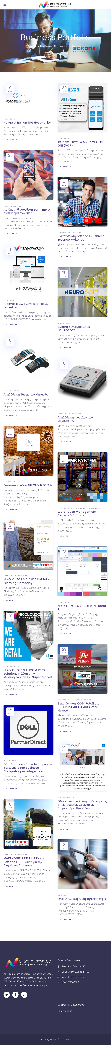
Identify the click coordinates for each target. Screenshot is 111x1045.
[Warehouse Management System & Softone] (82, 477)
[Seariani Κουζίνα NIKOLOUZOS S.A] (28, 451)
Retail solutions (66, 138)
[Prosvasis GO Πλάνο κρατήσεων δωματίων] (28, 269)
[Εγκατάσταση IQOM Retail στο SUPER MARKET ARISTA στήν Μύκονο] (82, 669)
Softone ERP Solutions (69, 232)
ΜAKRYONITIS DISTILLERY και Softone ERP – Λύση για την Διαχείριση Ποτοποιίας (24, 862)
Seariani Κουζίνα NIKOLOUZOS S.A (28, 485)
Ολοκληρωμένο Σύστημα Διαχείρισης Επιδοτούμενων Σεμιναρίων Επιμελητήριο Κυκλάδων (82, 804)
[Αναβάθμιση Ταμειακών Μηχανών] (28, 360)
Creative (62, 895)
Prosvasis (9, 300)
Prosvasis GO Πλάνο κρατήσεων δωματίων (26, 305)
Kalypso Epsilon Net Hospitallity (27, 122)
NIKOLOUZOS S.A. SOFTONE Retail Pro (82, 608)
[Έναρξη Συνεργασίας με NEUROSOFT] (82, 292)
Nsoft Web (65, 1040)
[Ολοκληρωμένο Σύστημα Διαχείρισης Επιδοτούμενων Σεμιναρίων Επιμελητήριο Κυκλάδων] (82, 767)
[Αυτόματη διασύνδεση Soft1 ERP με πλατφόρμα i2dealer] (28, 175)
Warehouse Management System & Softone (77, 513)
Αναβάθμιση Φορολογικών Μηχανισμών (75, 419)
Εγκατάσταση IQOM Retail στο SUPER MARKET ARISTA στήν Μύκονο (78, 707)
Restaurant (9, 482)
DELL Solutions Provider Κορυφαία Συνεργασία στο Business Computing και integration (28, 767)
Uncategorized (11, 119)
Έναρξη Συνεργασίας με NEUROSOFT (74, 328)
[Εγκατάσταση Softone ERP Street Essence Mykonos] (82, 202)
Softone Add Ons (12, 206)
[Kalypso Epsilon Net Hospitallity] (19, 98)
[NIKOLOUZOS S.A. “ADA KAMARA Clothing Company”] (28, 545)
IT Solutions (64, 323)
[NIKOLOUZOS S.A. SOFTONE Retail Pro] (82, 571)
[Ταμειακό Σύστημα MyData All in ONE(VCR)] (82, 107)
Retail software (83, 700)
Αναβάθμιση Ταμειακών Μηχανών (26, 394)
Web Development (66, 798)
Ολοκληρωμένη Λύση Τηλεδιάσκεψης (82, 899)
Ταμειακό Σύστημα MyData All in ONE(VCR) (80, 144)
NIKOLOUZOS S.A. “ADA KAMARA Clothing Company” (27, 581)
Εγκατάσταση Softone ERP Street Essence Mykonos (81, 238)
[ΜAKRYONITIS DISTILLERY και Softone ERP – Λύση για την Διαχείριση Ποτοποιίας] (28, 824)
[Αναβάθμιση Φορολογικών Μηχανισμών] (82, 383)
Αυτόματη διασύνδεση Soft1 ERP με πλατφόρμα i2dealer (27, 211)
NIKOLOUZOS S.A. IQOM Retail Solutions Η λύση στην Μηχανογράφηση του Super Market (28, 673)
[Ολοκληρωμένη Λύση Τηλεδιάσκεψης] (82, 864)
